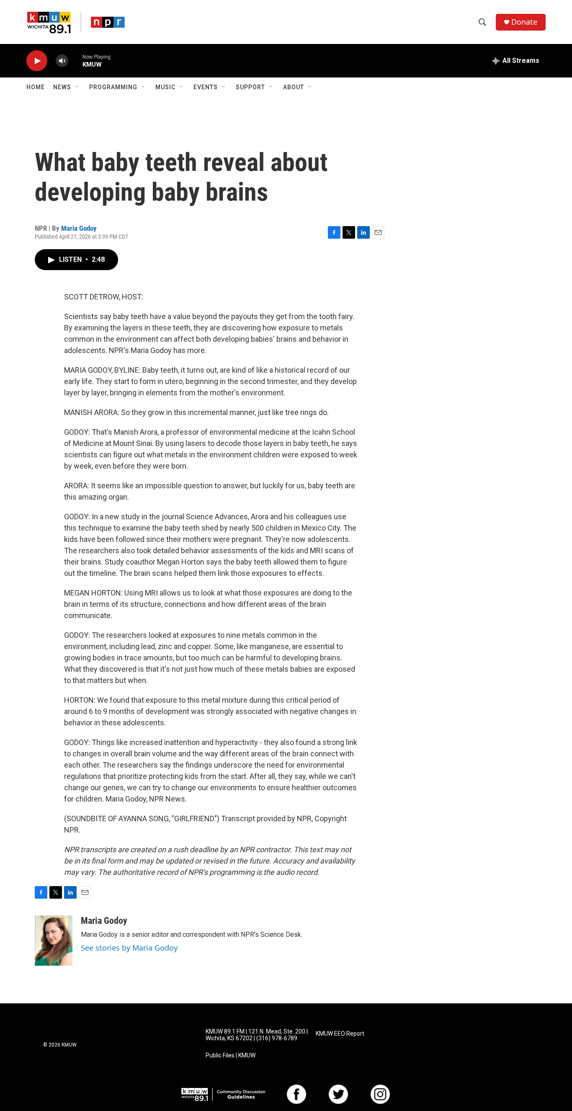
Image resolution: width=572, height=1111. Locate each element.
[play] (37, 61)
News (62, 87)
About (293, 87)
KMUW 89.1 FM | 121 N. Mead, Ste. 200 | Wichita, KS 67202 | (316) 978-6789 (257, 1035)
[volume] (62, 61)
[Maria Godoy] (53, 940)
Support (250, 87)
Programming (113, 87)
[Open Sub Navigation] (77, 87)
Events (205, 87)
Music (165, 87)
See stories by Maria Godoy (129, 948)
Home (35, 87)
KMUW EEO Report (340, 1034)
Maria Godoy (79, 228)
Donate (524, 22)
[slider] (75, 60)
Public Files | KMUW (230, 1055)
